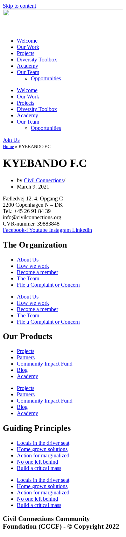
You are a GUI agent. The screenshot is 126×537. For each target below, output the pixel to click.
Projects (25, 53)
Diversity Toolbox (37, 59)
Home (8, 146)
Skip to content (19, 6)
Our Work (28, 47)
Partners (26, 357)
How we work (33, 266)
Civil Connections (44, 180)
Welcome (27, 41)
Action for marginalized (43, 455)
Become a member (37, 272)
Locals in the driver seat (43, 443)
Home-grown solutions (42, 449)
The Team (28, 278)
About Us (27, 260)
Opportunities (46, 78)
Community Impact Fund (44, 364)
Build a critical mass (39, 468)
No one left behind (37, 462)
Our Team (28, 72)
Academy (27, 66)
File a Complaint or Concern (48, 285)
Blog (22, 370)
